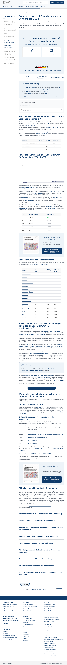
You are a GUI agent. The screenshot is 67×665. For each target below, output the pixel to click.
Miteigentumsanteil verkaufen (51, 617)
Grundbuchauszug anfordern (10, 637)
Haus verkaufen (48, 608)
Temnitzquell (25, 317)
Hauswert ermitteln (48, 641)
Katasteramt (26, 634)
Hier (25, 96)
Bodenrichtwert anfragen (57, 2)
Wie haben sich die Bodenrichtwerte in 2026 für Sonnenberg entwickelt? (9, 24)
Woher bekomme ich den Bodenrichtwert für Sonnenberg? (41, 514)
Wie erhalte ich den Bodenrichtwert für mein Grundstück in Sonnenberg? (10, 52)
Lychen (24, 311)
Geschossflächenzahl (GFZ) (30, 606)
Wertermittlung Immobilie (50, 656)
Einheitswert (26, 622)
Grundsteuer (26, 626)
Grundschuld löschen (8, 639)
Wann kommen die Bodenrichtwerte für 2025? (36, 543)
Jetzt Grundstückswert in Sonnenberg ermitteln (41, 388)
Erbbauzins (5, 631)
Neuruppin (25, 286)
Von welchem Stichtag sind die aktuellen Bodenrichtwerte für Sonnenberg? (41, 528)
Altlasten (25, 640)
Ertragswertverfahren (49, 635)
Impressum (55, 663)
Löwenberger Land (27, 283)
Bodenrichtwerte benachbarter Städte (9, 37)
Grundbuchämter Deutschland (10, 618)
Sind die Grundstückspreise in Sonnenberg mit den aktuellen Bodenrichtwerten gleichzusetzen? (9, 44)
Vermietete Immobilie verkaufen (51, 619)
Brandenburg (16, 11)
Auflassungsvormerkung (9, 635)
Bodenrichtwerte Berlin (8, 606)
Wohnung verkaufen (49, 621)
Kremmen (24, 298)
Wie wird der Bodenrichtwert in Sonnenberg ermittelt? (39, 559)
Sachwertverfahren (49, 647)
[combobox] (35, 2)
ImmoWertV (5, 633)
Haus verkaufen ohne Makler (51, 611)
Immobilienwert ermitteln (50, 645)
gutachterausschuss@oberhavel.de (37, 437)
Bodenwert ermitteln (49, 633)
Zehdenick (25, 289)
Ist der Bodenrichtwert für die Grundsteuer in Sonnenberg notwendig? (40, 574)
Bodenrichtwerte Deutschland (10, 604)
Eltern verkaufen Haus (49, 604)
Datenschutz (61, 663)
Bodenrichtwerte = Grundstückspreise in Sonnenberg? (39, 536)
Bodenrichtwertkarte (28, 608)
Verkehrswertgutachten (49, 653)
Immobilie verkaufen (49, 613)
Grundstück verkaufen (49, 606)
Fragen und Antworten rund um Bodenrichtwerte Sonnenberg (9, 63)
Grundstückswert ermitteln (50, 637)
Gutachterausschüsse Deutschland (11, 620)
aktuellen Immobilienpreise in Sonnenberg (40, 506)
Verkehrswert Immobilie (50, 651)
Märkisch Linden (26, 301)
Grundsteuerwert (27, 618)
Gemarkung (26, 636)
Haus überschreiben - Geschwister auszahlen (54, 639)
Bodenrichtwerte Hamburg (9, 608)
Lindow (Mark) (26, 274)
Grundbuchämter (45, 6)
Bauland (25, 613)
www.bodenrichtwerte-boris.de (37, 589)
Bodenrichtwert (47, 631)
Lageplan (25, 638)
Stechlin (24, 280)
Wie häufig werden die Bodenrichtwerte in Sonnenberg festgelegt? (39, 551)
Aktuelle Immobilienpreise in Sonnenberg (9, 58)
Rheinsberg (25, 295)
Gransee (24, 277)
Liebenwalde (25, 308)
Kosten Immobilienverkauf (50, 615)
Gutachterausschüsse (32, 6)
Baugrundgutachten (49, 626)
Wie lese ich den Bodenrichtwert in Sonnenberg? (37, 566)
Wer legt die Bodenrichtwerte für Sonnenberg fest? (38, 520)
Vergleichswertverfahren (50, 649)
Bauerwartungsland (28, 604)
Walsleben (25, 314)
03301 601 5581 (32, 440)
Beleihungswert (47, 628)
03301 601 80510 (32, 443)
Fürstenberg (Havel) (27, 292)
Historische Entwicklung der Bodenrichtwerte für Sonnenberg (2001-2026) (10, 31)
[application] (41, 172)
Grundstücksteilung (28, 611)
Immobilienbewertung (49, 643)
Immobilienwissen (19, 6)
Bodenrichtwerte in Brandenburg (39, 264)
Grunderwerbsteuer (28, 624)
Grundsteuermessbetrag (29, 620)
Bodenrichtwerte (7, 6)
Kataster (25, 632)
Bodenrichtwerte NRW (8, 611)
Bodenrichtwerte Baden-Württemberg (12, 613)
